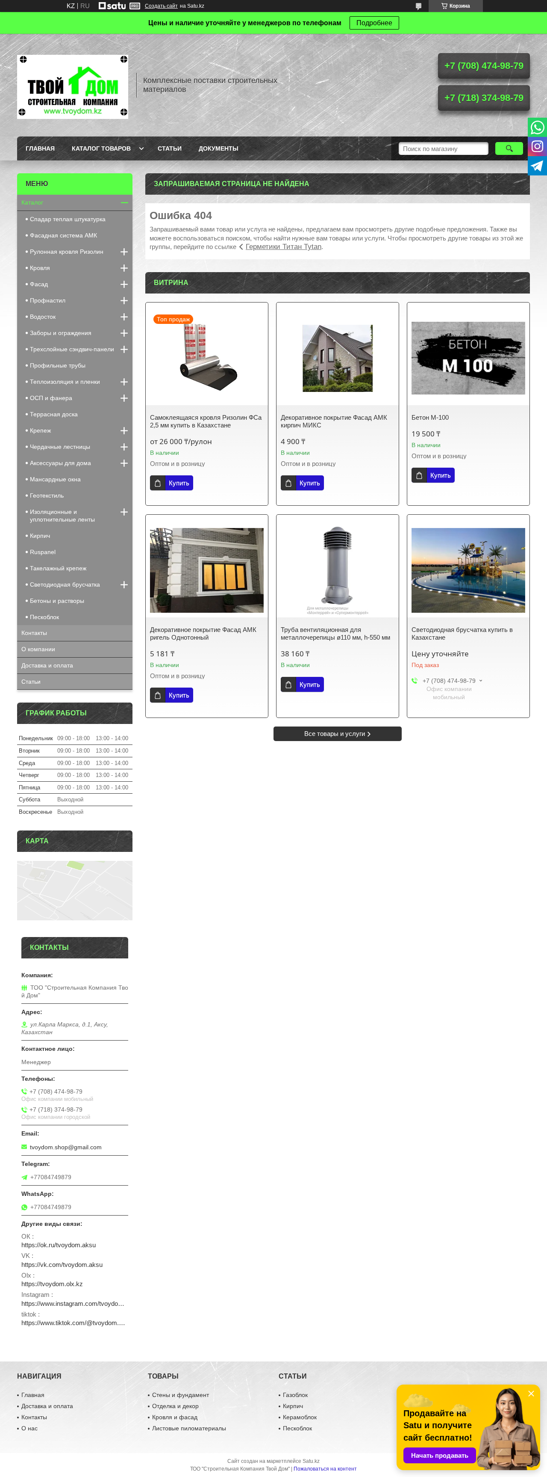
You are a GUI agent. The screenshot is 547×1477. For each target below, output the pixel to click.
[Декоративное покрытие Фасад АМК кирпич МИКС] (337, 358)
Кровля (40, 267)
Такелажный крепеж (58, 568)
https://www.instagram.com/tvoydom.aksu (74, 1303)
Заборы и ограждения (60, 332)
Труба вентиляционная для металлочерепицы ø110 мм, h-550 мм (335, 633)
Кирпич (40, 535)
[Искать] (509, 148)
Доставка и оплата (47, 665)
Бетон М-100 (430, 417)
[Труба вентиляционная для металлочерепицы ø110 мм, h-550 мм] (337, 570)
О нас (29, 1428)
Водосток (43, 316)
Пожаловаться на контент (325, 1469)
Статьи (170, 148)
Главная (40, 148)
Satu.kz (311, 1461)
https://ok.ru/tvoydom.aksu (58, 1245)
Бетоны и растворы (57, 600)
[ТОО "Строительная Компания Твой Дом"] (72, 85)
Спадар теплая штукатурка (68, 219)
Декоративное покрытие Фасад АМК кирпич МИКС (334, 421)
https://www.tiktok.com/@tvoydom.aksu (74, 1322)
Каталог (32, 202)
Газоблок (295, 1394)
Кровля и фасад (174, 1417)
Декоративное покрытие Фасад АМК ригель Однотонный (203, 633)
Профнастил (47, 300)
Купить (179, 482)
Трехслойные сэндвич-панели (72, 349)
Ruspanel (43, 552)
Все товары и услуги (334, 733)
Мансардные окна (55, 479)
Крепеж (40, 430)
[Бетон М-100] (468, 358)
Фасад (39, 284)
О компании (38, 649)
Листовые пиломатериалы (189, 1428)
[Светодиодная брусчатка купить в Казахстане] (468, 570)
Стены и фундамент (180, 1394)
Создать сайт (161, 6)
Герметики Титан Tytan (283, 247)
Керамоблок (300, 1417)
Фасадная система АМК (63, 235)
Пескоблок (44, 617)
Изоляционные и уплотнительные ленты (62, 515)
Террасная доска (54, 414)
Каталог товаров (101, 148)
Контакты (34, 632)
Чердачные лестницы (60, 446)
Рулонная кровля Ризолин (66, 251)
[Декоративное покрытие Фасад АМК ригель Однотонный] (207, 570)
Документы (218, 148)
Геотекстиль (47, 495)
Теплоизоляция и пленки (65, 381)
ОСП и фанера (51, 397)
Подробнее (374, 23)
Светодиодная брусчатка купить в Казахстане (462, 633)
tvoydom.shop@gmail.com (66, 1147)
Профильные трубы (57, 365)
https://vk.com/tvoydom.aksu (62, 1264)
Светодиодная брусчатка (65, 584)
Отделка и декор (175, 1406)
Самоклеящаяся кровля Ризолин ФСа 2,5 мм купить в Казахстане (206, 421)
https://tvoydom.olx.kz (52, 1283)
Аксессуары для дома (60, 463)
